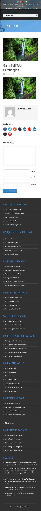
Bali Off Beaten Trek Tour (13, 243)
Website (33, 184)
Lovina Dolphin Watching (12, 383)
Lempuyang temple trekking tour (15, 407)
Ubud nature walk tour (12, 411)
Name (33, 171)
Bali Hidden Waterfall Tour (13, 246)
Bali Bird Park (9, 376)
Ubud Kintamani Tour (11, 217)
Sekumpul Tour (9, 239)
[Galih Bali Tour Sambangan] (20, 49)
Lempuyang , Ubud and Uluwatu (15, 270)
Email (32, 178)
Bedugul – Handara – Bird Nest (14, 213)
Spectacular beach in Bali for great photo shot (19, 493)
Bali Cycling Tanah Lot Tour (13, 309)
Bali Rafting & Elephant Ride (13, 450)
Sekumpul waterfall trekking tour (15, 415)
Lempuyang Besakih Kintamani (14, 281)
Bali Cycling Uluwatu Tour (13, 305)
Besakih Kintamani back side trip (15, 250)
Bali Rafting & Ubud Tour (12, 439)
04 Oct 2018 (10, 74)
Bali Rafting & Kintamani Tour (14, 443)
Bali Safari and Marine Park (13, 387)
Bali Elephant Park (10, 391)
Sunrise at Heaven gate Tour (13, 225)
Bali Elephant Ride (10, 368)
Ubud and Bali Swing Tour (13, 209)
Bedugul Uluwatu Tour (12, 278)
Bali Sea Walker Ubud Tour (13, 321)
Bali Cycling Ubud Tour (12, 301)
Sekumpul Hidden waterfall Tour (15, 285)
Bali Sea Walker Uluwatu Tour (14, 325)
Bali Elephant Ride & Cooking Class (15, 348)
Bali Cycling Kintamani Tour (13, 297)
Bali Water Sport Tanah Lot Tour (15, 329)
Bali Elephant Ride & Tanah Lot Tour (16, 352)
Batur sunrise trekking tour (13, 403)
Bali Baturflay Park (10, 380)
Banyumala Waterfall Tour (13, 274)
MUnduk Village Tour (11, 254)
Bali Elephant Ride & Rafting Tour (15, 341)
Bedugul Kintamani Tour (12, 266)
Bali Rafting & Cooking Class (14, 447)
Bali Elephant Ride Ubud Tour (14, 356)
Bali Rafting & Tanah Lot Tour (14, 435)
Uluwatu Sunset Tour (11, 221)
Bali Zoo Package (10, 372)
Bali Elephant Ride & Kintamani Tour (16, 344)
